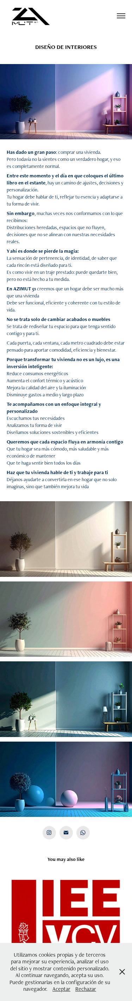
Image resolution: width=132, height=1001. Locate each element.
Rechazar (85, 989)
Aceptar (61, 989)
